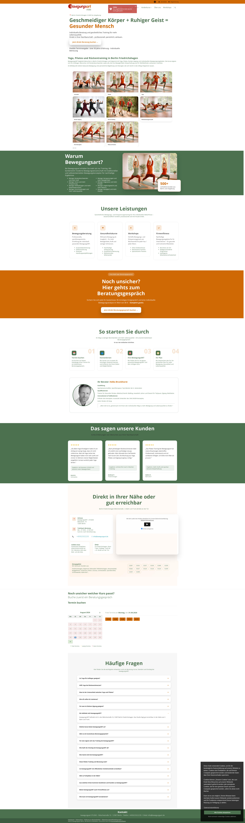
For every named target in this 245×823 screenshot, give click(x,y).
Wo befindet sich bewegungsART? (90, 713)
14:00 (115, 619)
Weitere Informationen (147, 520)
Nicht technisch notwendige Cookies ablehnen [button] (222, 816)
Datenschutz (79, 819)
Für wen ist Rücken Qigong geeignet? (91, 706)
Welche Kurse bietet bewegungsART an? (92, 727)
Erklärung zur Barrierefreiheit (92, 819)
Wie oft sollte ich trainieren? (88, 699)
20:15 (136, 619)
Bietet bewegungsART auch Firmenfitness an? (94, 790)
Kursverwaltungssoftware (118, 821)
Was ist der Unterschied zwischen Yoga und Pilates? (96, 692)
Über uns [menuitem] (157, 7)
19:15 (129, 619)
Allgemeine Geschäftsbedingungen (111, 819)
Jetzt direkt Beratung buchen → (85, 42)
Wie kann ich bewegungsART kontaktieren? (93, 797)
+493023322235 (82, 536)
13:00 (108, 619)
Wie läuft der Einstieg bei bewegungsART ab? (94, 748)
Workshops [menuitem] (167, 7)
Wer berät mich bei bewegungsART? (91, 755)
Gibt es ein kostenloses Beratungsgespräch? (93, 734)
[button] (175, 7)
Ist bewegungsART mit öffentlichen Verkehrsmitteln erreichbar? (100, 769)
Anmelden (163, 2)
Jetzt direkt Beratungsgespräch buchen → (121, 310)
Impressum (71, 819)
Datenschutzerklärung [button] (211, 807)
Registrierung (174, 2)
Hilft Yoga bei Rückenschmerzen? (90, 685)
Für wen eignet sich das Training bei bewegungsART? (96, 741)
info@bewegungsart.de (100, 536)
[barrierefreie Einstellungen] (155, 2)
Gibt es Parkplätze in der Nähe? (89, 776)
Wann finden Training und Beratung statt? (93, 762)
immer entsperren (148, 529)
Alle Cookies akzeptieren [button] (222, 812)
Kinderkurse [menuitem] (145, 7)
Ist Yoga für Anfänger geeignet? (89, 678)
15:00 (122, 619)
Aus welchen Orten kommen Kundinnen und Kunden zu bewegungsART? (103, 783)
